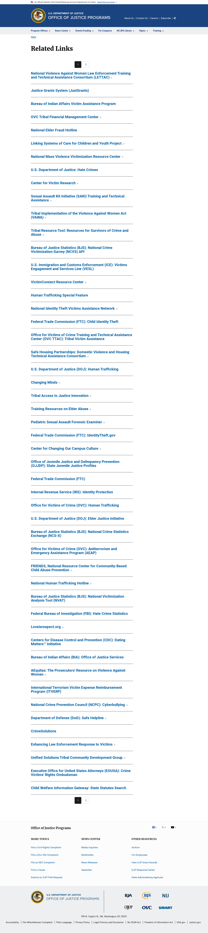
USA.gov (181, 922)
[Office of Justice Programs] (38, 15)
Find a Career (38, 869)
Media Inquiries (89, 847)
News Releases (89, 862)
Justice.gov (195, 922)
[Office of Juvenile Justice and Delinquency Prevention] (128, 910)
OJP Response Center (143, 869)
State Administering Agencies (147, 877)
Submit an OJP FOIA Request (46, 877)
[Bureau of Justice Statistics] (147, 900)
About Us (129, 18)
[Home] (79, 15)
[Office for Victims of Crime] (147, 910)
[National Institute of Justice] (165, 898)
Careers (154, 18)
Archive (135, 847)
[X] (165, 829)
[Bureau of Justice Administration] (128, 898)
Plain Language (64, 922)
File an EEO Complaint (43, 862)
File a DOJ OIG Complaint (44, 854)
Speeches (86, 869)
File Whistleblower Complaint (38, 922)
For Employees (139, 854)
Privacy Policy (83, 922)
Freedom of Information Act (159, 922)
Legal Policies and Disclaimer (108, 922)
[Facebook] (155, 829)
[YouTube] (174, 829)
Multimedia (87, 854)
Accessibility (12, 922)
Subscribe (166, 18)
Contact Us (142, 18)
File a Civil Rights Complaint (46, 847)
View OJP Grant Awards (144, 862)
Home (33, 37)
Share (177, 20)
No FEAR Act (134, 922)
